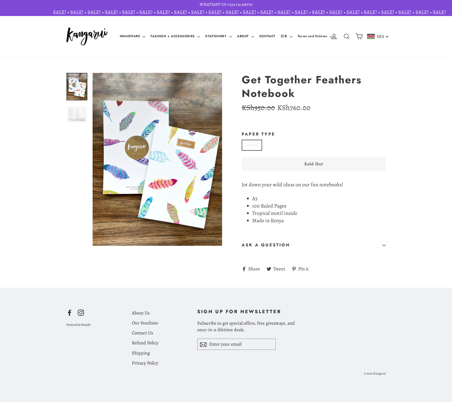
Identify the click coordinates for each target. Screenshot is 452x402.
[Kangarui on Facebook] (69, 312)
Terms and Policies (313, 36)
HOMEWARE (130, 36)
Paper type (258, 134)
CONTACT (267, 36)
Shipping (141, 353)
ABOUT (243, 36)
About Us (141, 313)
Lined (252, 145)
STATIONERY (216, 36)
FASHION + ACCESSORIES (173, 36)
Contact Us (142, 333)
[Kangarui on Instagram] (81, 312)
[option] (157, 159)
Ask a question (266, 245)
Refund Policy (145, 343)
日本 (285, 36)
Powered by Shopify (78, 325)
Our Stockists (145, 323)
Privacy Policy (145, 363)
